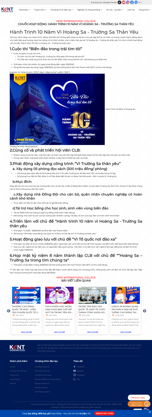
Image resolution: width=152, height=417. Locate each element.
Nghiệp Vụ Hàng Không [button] (89, 10)
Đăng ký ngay (138, 397)
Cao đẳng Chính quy (43, 375)
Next (144, 310)
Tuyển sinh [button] (39, 10)
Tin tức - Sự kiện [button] (114, 10)
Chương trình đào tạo (18, 371)
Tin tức (12, 367)
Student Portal (109, 2)
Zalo (78, 379)
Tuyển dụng (14, 379)
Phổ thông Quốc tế (42, 371)
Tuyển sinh (14, 375)
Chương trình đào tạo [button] (61, 10)
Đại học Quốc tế (41, 387)
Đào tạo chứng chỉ (42, 383)
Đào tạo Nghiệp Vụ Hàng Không (48, 379)
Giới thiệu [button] (24, 10)
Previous (8, 310)
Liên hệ (131, 10)
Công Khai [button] (144, 10)
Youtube (79, 371)
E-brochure (96, 2)
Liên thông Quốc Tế (42, 392)
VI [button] (139, 2)
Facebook (80, 367)
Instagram (80, 375)
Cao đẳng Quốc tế (42, 367)
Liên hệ (13, 383)
